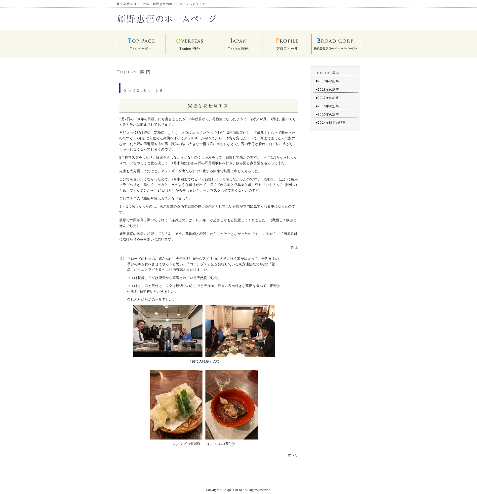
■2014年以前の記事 (331, 122)
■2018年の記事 (327, 89)
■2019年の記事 (327, 81)
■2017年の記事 (327, 98)
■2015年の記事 (327, 114)
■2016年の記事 (327, 106)
